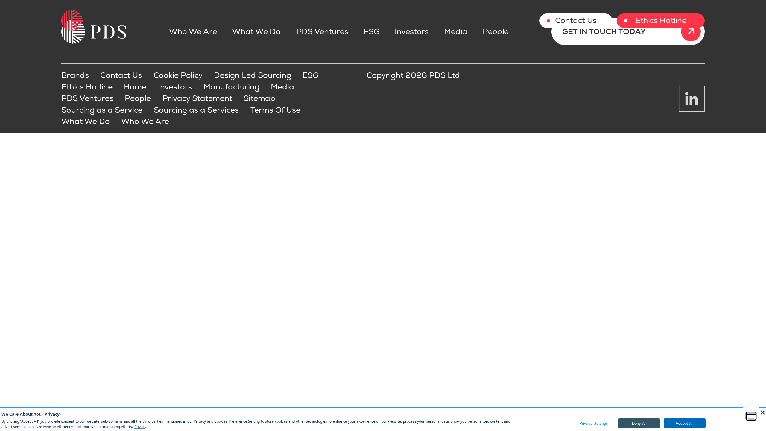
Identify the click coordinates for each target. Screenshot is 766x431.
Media (474, 18)
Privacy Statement (197, 98)
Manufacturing (231, 87)
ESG (405, 18)
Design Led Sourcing (252, 75)
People (507, 18)
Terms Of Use (275, 110)
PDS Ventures (364, 18)
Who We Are (257, 18)
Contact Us (576, 20)
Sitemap (259, 98)
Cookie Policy (178, 75)
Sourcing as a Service (101, 110)
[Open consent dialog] (751, 416)
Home (135, 87)
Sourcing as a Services (196, 110)
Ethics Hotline (660, 20)
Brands (75, 75)
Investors (438, 18)
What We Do (310, 18)
